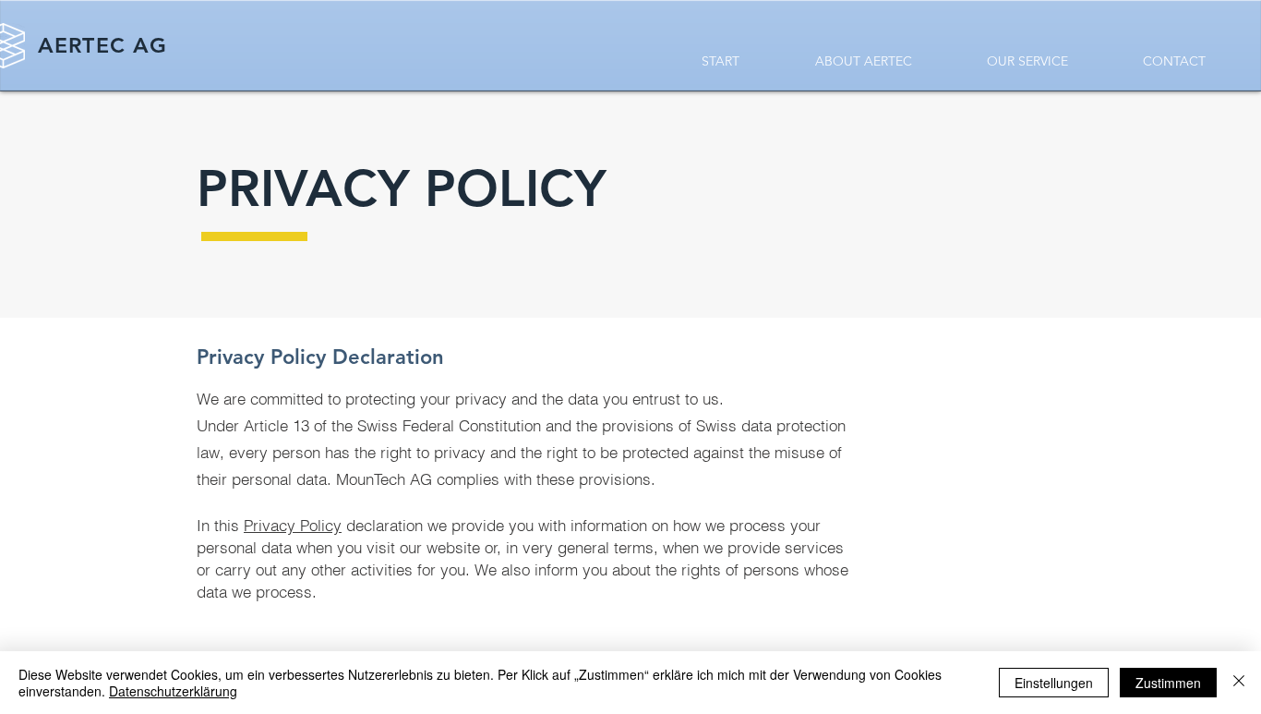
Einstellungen (1054, 682)
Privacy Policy (293, 525)
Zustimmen (1168, 682)
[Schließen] (1239, 682)
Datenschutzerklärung (173, 691)
